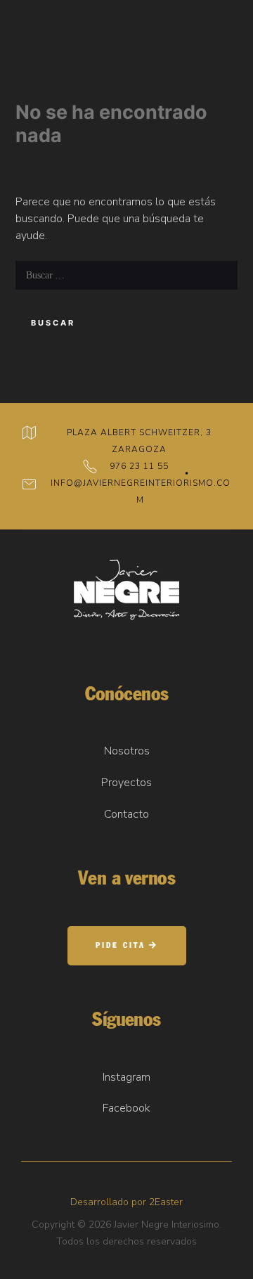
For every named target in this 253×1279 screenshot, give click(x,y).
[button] (126, 946)
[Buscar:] (126, 275)
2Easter (166, 1202)
